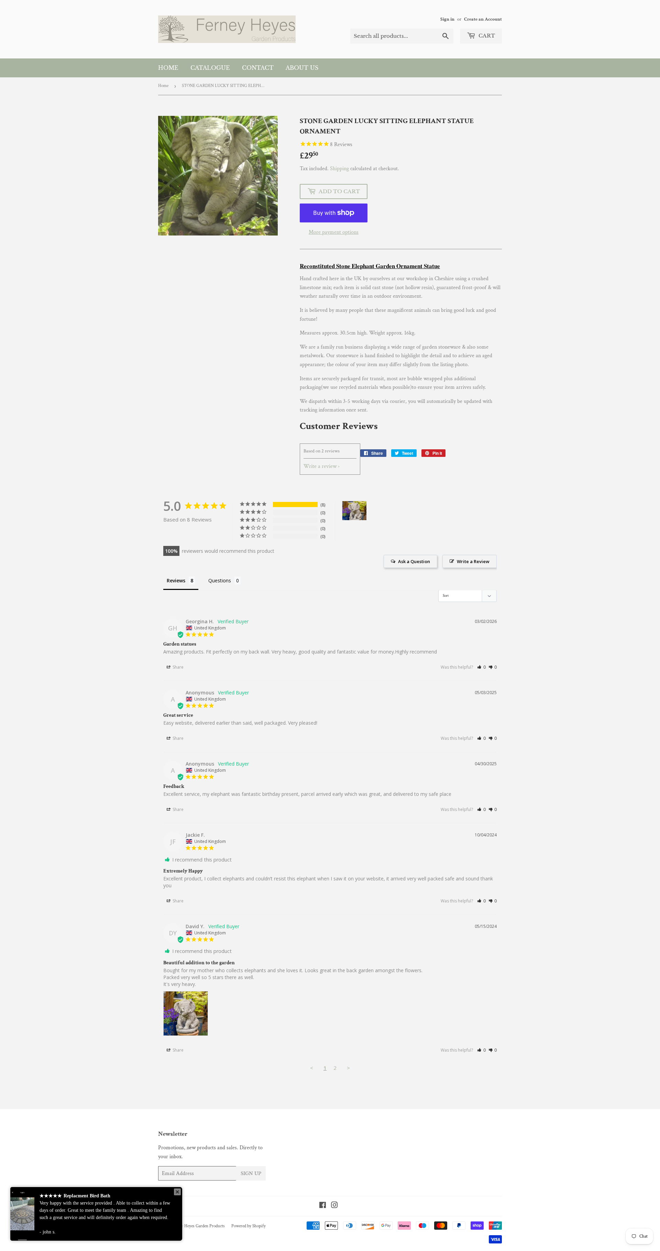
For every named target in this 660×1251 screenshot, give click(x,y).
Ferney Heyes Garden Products (198, 1226)
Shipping (339, 168)
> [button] (348, 1067)
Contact (258, 67)
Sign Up (251, 1173)
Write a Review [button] (473, 561)
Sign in (447, 19)
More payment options (334, 232)
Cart (486, 35)
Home (168, 67)
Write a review (320, 466)
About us (302, 67)
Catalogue (210, 67)
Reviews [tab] (176, 580)
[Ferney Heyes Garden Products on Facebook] (322, 1206)
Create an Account (483, 19)
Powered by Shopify (248, 1226)
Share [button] (178, 667)
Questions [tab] (219, 580)
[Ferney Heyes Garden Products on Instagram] (334, 1206)
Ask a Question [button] (414, 561)
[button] (481, 667)
